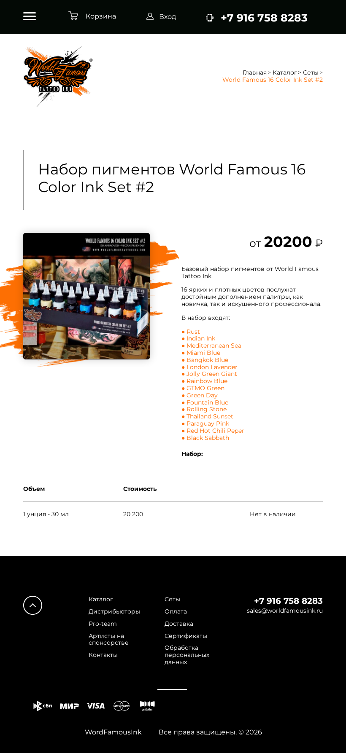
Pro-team (103, 623)
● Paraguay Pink (205, 423)
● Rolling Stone (204, 409)
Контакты (103, 655)
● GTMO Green (202, 388)
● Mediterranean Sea (211, 345)
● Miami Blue (200, 352)
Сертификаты (186, 636)
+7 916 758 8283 (288, 601)
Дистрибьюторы (114, 611)
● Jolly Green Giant (209, 374)
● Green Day (199, 395)
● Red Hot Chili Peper (212, 430)
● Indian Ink (198, 338)
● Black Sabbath (205, 438)
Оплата (176, 611)
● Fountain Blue (204, 402)
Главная (255, 72)
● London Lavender (209, 367)
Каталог (285, 72)
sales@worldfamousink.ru (285, 610)
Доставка (179, 623)
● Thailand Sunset (207, 416)
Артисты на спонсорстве (109, 639)
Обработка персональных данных (187, 654)
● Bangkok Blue (204, 360)
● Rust (190, 331)
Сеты (311, 72)
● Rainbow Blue (204, 381)
